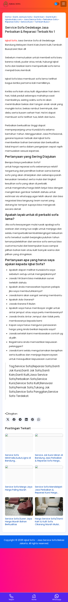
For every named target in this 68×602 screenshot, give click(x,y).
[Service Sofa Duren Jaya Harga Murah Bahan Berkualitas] (19, 506)
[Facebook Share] (14, 419)
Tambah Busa (42, 21)
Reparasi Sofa (12, 21)
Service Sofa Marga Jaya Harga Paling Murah (18, 488)
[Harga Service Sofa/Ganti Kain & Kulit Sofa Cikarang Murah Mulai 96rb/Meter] (49, 506)
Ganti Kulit (51, 17)
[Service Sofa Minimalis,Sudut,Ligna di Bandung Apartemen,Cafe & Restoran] (19, 443)
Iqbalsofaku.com (13, 19)
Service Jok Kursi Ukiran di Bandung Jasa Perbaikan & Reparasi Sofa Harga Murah (49, 458)
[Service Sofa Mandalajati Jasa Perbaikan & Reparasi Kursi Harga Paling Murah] (49, 474)
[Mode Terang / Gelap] (56, 3)
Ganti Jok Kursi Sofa (22, 17)
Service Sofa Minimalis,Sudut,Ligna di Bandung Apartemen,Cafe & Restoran (18, 458)
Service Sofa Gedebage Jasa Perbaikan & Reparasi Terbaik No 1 (30, 29)
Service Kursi (27, 21)
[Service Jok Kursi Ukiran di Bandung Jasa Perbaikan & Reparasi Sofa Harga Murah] (49, 443)
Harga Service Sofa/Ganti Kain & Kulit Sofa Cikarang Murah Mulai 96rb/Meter (49, 521)
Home (8, 17)
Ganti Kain (39, 17)
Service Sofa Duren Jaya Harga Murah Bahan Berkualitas (18, 521)
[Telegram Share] (20, 419)
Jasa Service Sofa (32, 19)
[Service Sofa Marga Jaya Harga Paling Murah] (19, 474)
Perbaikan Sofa (50, 19)
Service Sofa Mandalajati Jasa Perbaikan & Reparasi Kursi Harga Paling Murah (48, 489)
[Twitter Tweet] (8, 419)
